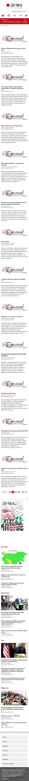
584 (13, 492)
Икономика (5, 593)
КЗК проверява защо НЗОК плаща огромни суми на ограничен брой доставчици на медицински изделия (13, 622)
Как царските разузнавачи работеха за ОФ (14, 431)
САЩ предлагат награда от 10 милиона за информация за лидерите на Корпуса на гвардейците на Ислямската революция (13, 670)
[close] (28, 768)
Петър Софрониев (8, 395)
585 (16, 492)
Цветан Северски (7, 357)
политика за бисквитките (15, 775)
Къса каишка (5, 241)
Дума (5, 51)
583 (10, 492)
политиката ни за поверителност (9, 776)
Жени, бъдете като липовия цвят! (11, 126)
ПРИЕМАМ (5, 778)
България (4, 547)
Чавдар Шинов (7, 243)
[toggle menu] (26, 15)
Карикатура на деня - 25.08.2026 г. (10, 715)
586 (19, 492)
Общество (4, 688)
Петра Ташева (7, 127)
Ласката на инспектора (8, 393)
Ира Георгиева (7, 318)
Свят (2, 640)
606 (23, 492)
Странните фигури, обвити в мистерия (13, 279)
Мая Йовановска (7, 471)
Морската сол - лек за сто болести (12, 316)
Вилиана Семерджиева (9, 166)
